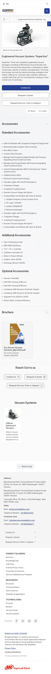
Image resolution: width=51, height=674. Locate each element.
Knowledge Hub (12, 561)
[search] (47, 4)
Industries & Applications (15, 594)
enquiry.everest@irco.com (19, 509)
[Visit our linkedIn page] (29, 621)
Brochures (10, 584)
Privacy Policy (10, 648)
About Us (9, 557)
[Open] (47, 11)
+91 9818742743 (26, 513)
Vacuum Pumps (12, 610)
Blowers (9, 607)
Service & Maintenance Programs (19, 574)
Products (9, 603)
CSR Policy (10, 564)
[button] (25, 124)
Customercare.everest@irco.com (22, 520)
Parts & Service (12, 591)
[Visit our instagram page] (35, 621)
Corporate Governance (15, 571)
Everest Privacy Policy (14, 568)
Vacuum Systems (12, 614)
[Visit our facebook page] (16, 621)
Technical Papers (13, 587)
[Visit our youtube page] (23, 621)
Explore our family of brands (16, 633)
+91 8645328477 (27, 524)
